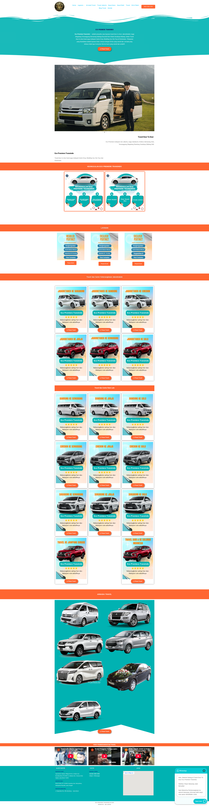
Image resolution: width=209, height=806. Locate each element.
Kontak (110, 8)
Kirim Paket (135, 5)
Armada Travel (91, 5)
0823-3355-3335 (148, 6)
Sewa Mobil (120, 5)
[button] (56, 98)
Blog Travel (102, 8)
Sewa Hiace (111, 5)
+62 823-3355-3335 (94, 773)
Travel (128, 5)
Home (74, 5)
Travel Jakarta (102, 5)
